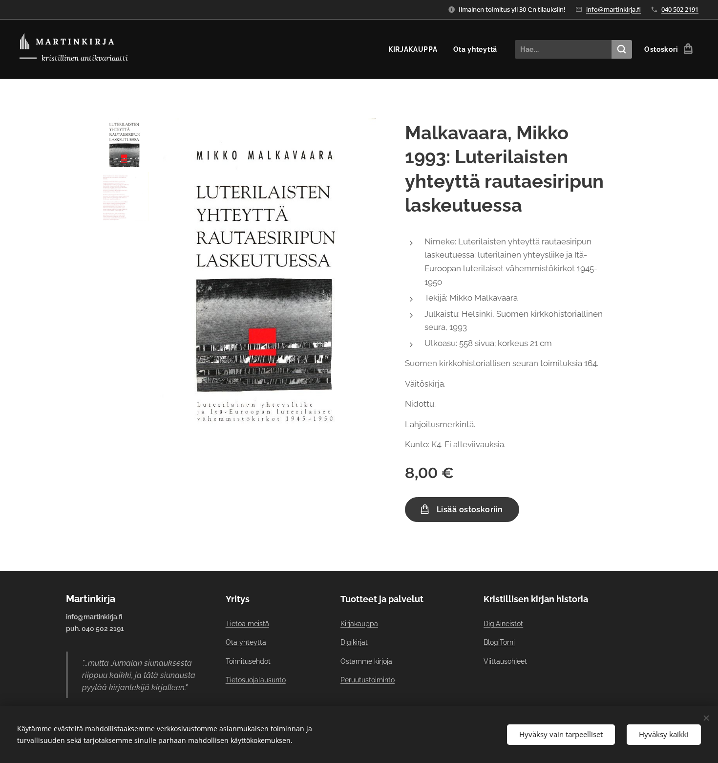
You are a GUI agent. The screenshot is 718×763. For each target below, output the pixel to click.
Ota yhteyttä (246, 642)
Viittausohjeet (505, 661)
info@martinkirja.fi (613, 9)
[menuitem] (415, 49)
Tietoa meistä (247, 624)
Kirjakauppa (359, 624)
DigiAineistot (503, 624)
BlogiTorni (499, 642)
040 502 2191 (679, 9)
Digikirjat (354, 642)
